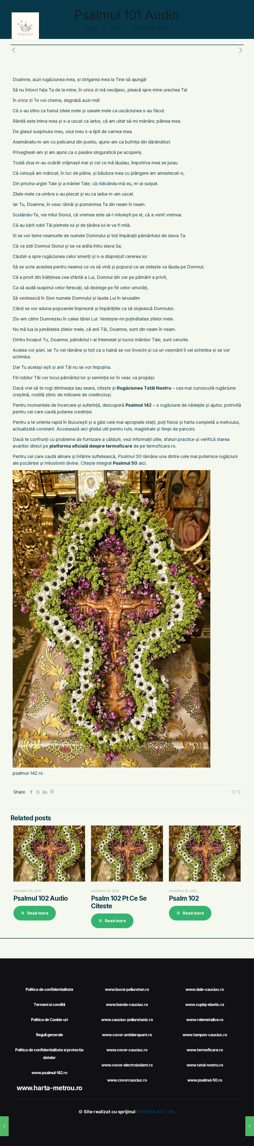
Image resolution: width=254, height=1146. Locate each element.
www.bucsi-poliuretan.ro (127, 989)
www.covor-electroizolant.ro (127, 1064)
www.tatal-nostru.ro (205, 1064)
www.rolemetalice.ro (204, 1019)
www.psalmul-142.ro (49, 1072)
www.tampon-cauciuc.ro (205, 1034)
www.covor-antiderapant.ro (127, 1034)
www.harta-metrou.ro (49, 1088)
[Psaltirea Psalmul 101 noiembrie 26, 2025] (4, 1126)
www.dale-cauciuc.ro (205, 989)
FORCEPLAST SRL (155, 1111)
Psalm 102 (184, 898)
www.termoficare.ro (205, 1049)
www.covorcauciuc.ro (127, 1080)
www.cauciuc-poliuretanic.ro (127, 1019)
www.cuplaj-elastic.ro (204, 1004)
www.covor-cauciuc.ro (126, 1049)
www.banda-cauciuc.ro (127, 1004)
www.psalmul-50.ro (204, 1080)
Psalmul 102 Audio (40, 898)
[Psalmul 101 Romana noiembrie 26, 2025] (249, 1126)
